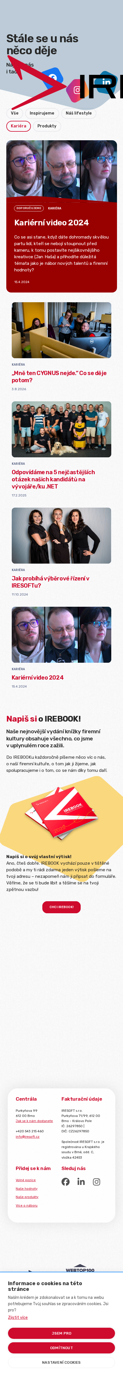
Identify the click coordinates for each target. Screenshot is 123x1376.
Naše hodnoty (26, 1189)
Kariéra (18, 364)
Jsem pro (62, 1333)
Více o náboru (26, 1205)
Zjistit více (18, 1317)
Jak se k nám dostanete (34, 1121)
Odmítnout (61, 1348)
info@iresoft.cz (27, 1137)
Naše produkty (27, 1197)
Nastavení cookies (61, 1362)
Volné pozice (26, 1180)
